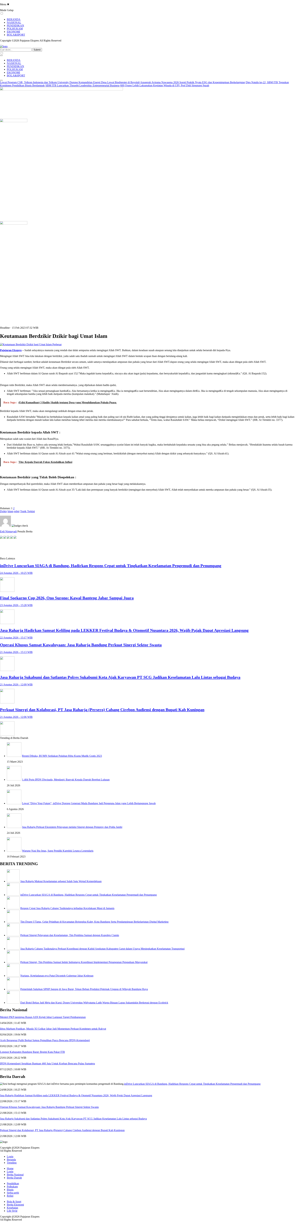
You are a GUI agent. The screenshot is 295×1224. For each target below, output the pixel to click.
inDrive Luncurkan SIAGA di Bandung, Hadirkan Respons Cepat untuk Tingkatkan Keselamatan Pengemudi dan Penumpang (88, 894)
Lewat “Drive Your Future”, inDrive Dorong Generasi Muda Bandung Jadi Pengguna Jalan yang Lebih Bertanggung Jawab (89, 803)
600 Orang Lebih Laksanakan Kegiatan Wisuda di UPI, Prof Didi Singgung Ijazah (164, 85)
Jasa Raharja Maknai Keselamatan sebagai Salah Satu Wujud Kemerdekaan (61, 881)
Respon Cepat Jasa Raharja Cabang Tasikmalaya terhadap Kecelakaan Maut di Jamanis (67, 908)
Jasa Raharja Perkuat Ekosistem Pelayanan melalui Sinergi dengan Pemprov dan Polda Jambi (72, 827)
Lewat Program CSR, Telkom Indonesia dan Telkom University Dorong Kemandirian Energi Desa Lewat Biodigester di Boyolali (70, 82)
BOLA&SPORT (16, 34)
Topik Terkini (27, 511)
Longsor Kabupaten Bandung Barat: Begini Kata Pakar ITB (32, 1051)
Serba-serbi (13, 1192)
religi (16, 511)
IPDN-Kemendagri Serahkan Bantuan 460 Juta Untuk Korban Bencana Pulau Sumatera (47, 1063)
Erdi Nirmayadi (8, 531)
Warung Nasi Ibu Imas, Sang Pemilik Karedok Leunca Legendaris (57, 850)
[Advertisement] (27, 547)
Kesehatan (12, 1207)
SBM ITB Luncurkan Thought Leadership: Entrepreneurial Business (82, 85)
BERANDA (13, 19)
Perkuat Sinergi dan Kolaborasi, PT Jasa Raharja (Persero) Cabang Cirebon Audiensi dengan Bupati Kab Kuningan (62, 1130)
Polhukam (12, 1186)
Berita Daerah (14, 1177)
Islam (10, 511)
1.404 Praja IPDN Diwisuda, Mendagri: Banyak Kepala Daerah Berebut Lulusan (66, 779)
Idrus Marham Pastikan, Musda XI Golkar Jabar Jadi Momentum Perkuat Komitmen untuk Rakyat (53, 1028)
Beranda (11, 1159)
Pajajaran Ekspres (11, 350)
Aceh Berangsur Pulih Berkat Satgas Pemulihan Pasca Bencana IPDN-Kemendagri (45, 1040)
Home (10, 1168)
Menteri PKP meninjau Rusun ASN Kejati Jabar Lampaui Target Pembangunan (43, 1017)
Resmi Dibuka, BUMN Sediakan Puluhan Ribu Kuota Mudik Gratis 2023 (62, 755)
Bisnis (10, 1189)
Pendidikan (13, 1183)
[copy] (15, 537)
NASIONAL (14, 22)
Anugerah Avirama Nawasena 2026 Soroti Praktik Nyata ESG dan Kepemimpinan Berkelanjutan (192, 82)
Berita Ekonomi (15, 1204)
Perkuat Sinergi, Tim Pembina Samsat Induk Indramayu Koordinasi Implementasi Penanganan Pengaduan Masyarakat (84, 962)
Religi (10, 1195)
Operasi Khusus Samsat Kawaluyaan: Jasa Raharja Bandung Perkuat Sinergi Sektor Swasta (49, 1107)
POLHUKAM (15, 28)
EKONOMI (13, 31)
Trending (12, 1162)
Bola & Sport (14, 1201)
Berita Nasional (15, 1174)
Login (10, 1156)
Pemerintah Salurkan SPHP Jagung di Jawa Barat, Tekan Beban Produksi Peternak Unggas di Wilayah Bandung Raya (84, 989)
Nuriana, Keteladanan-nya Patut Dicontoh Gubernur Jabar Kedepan (56, 975)
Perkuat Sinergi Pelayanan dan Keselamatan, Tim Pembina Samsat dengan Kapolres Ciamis (69, 935)
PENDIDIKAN (15, 25)
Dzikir (3, 511)
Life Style (12, 1210)
